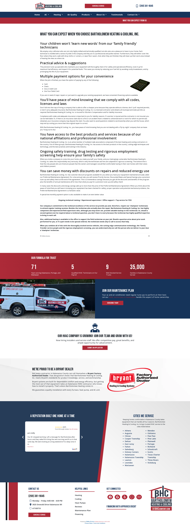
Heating (78, 495)
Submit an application (95, 348)
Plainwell (151, 441)
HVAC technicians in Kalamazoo (122, 297)
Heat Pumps (80, 503)
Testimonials (117, 14)
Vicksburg (152, 462)
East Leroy (129, 444)
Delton (128, 441)
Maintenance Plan (83, 510)
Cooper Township (132, 438)
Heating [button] (57, 14)
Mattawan (129, 465)
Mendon (151, 430)
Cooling (78, 499)
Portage (151, 444)
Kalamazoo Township (134, 457)
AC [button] (46, 14)
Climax (128, 436)
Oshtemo (152, 433)
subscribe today (112, 303)
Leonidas (129, 462)
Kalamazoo (129, 454)
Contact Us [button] (132, 14)
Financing (79, 514)
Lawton (128, 460)
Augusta (128, 433)
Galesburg (129, 449)
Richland (151, 446)
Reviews (78, 507)
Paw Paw (151, 436)
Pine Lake (152, 438)
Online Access (90, 521)
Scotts (150, 452)
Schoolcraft (152, 449)
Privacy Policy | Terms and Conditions (95, 523)
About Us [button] (100, 14)
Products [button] (86, 14)
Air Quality (72, 14)
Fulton (127, 446)
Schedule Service (98, 6)
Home (37, 14)
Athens (128, 430)
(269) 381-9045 (146, 6)
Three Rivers (153, 460)
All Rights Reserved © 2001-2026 (102, 521)
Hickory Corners (132, 452)
